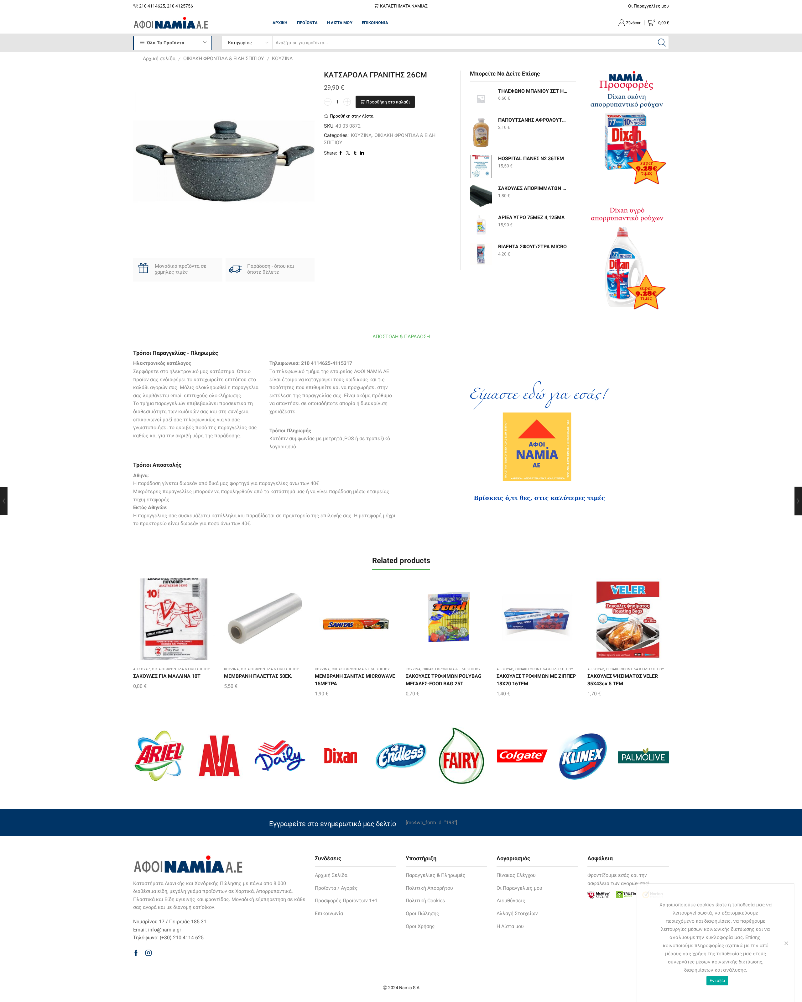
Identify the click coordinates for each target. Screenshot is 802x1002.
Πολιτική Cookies (425, 901)
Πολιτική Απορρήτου (429, 888)
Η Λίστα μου (339, 22)
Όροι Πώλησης (422, 913)
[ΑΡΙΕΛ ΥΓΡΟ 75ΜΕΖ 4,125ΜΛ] (481, 225)
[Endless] (400, 755)
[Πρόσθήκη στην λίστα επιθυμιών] (163, 621)
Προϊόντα (307, 22)
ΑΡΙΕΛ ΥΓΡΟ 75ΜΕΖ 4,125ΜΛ (531, 217)
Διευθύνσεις (511, 901)
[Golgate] (522, 755)
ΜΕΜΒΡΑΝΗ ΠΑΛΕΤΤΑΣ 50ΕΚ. (258, 676)
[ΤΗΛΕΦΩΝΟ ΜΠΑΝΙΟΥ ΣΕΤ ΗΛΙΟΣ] (481, 99)
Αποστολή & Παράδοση (401, 337)
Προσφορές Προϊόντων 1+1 (346, 901)
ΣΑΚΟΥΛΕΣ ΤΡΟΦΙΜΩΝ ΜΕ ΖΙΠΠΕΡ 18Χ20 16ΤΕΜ (536, 680)
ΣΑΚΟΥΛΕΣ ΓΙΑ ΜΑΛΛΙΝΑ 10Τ (166, 676)
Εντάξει (717, 980)
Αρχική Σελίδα (331, 875)
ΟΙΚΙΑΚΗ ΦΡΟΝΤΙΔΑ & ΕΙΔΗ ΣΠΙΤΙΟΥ (223, 58)
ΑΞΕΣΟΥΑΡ (141, 669)
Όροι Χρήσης (420, 926)
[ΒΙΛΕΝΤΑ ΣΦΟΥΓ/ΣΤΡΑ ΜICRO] (481, 254)
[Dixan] (340, 755)
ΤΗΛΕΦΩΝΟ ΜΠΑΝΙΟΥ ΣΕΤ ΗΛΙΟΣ (533, 91)
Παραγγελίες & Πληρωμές (436, 875)
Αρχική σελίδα (159, 58)
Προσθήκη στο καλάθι (388, 101)
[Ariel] (158, 755)
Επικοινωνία (375, 22)
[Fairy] (461, 755)
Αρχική (280, 22)
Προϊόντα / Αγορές (336, 888)
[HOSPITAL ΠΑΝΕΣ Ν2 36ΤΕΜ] (481, 166)
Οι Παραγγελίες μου (648, 5)
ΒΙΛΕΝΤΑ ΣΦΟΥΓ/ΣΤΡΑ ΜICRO (532, 247)
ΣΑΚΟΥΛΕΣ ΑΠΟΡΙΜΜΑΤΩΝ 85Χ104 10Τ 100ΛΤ (533, 188)
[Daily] (279, 755)
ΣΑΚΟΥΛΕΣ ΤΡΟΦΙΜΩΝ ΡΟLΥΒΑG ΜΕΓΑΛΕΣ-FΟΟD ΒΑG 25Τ (444, 680)
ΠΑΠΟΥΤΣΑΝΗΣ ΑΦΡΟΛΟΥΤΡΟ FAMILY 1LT (533, 120)
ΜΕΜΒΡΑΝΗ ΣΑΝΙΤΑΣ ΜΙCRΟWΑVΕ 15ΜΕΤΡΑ (355, 680)
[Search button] (662, 42)
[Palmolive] (643, 755)
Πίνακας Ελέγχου (516, 875)
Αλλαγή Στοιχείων (517, 913)
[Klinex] (582, 755)
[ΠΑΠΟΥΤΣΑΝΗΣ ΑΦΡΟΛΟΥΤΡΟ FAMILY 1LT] (481, 132)
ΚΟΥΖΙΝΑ (282, 58)
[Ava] (219, 755)
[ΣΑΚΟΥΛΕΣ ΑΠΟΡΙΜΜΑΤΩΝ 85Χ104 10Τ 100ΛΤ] (481, 196)
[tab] (401, 336)
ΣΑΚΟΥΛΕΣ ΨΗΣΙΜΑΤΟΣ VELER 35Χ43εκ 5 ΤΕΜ (622, 680)
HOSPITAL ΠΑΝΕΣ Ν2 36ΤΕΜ (531, 158)
